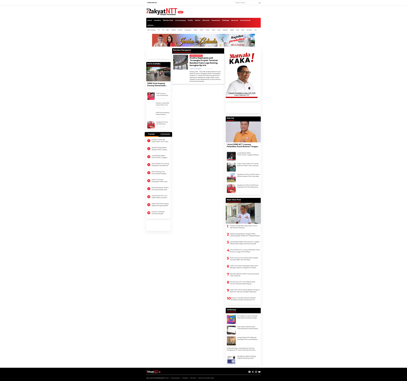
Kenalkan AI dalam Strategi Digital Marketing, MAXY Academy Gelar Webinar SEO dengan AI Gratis (247, 357)
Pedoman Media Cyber (206, 378)
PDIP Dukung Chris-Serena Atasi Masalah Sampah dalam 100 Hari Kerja (162, 94)
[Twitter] (252, 371)
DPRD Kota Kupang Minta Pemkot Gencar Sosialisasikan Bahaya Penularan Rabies (162, 113)
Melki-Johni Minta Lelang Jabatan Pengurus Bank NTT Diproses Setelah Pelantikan (160, 204)
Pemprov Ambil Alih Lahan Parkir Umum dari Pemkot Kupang (162, 104)
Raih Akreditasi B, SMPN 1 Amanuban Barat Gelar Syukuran (160, 188)
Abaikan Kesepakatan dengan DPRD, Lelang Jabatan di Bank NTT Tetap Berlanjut (159, 148)
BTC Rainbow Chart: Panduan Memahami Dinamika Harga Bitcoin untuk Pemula (247, 317)
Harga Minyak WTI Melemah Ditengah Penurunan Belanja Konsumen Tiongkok (247, 338)
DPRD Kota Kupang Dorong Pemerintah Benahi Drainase (156, 84)
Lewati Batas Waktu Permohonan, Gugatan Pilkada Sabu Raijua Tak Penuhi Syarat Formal (160, 156)
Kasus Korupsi (196, 55)
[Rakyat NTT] (165, 11)
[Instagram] (256, 371)
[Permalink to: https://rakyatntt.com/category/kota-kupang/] (169, 63)
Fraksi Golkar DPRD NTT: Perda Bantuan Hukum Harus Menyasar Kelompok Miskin (248, 164)
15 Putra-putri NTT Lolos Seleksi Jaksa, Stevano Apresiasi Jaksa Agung (159, 197)
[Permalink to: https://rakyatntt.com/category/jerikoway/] (260, 309)
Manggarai (198, 68)
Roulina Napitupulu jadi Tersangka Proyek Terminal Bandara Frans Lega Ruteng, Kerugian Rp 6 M (204, 62)
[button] (258, 2)
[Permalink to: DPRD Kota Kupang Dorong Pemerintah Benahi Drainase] (158, 74)
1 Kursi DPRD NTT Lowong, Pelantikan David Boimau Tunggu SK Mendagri (160, 164)
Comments (165, 134)
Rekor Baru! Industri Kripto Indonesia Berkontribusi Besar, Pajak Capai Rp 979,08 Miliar (247, 328)
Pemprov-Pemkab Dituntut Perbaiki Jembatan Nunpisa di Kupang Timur (159, 213)
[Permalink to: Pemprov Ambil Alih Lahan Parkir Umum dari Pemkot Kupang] (243, 213)
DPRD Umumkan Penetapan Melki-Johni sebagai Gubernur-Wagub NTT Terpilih (159, 180)
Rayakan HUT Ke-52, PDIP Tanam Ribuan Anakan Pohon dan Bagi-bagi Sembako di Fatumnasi (248, 175)
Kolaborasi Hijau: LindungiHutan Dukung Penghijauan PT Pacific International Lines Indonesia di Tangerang (241, 349)
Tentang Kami (175, 378)
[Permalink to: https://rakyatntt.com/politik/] (260, 117)
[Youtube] (259, 371)
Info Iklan (193, 378)
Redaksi (185, 378)
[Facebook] (249, 371)
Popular (151, 134)
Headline (192, 68)
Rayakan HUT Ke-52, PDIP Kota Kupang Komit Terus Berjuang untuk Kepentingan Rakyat (162, 123)
